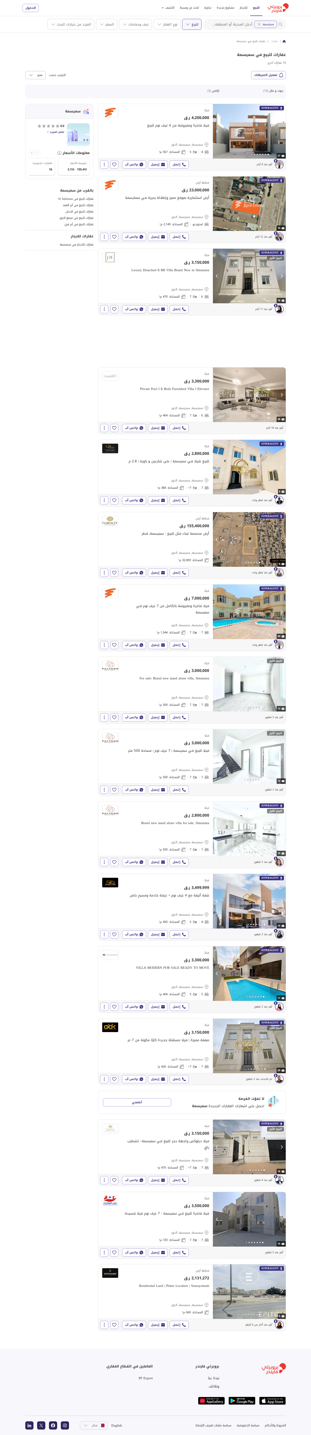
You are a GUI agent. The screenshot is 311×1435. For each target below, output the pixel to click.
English (116, 1425)
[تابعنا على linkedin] (29, 1425)
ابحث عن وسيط (189, 7)
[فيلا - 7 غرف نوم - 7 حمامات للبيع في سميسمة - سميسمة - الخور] (192, 617)
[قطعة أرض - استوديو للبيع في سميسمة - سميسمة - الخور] (192, 545)
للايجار (243, 7)
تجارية (207, 7)
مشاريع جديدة (225, 7)
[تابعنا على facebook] (53, 1425)
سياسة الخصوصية (248, 1425)
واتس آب (131, 164)
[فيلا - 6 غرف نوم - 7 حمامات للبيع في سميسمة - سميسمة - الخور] (192, 281)
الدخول (30, 8)
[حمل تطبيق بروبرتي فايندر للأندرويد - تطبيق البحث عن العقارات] (242, 1401)
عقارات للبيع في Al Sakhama (76, 199)
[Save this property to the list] (114, 164)
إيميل (155, 164)
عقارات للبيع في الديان (80, 211)
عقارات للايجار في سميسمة (77, 244)
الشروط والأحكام (275, 1425)
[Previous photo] (217, 131)
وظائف (214, 1386)
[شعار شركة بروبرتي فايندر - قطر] (278, 8)
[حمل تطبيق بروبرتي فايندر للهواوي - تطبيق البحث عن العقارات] (211, 1401)
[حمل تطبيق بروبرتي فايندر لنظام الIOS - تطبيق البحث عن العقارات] (272, 1401)
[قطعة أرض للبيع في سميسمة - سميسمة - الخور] (192, 209)
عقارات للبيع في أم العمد (78, 205)
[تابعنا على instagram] (65, 1425)
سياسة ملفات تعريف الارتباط (213, 1425)
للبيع (256, 7)
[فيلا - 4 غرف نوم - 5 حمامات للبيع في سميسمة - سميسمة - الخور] (192, 137)
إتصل (176, 164)
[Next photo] (282, 131)
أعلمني (137, 1102)
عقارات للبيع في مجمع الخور (77, 218)
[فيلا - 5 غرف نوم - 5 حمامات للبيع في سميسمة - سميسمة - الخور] (192, 979)
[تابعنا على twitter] (41, 1425)
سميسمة (268, 24)
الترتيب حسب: (57, 75)
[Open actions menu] (104, 164)
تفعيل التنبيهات (266, 75)
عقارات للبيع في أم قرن (79, 224)
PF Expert (146, 1378)
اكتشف (169, 7)
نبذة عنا (213, 1378)
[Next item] (32, 153)
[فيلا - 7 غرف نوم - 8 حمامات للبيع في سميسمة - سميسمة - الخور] (192, 473)
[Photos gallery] (249, 131)
